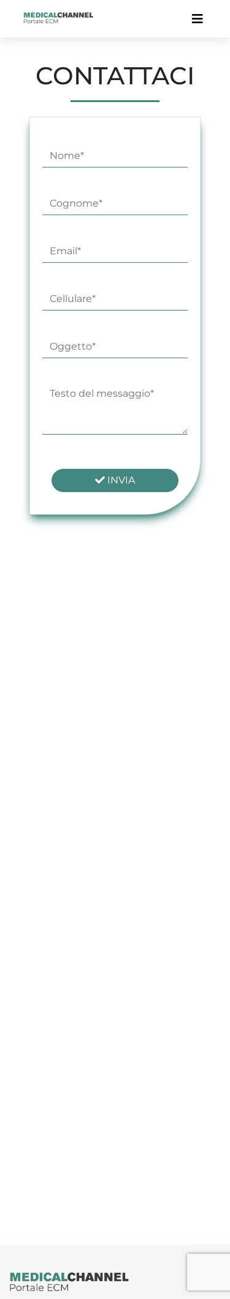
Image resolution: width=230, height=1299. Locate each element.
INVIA (120, 480)
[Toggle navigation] (197, 19)
